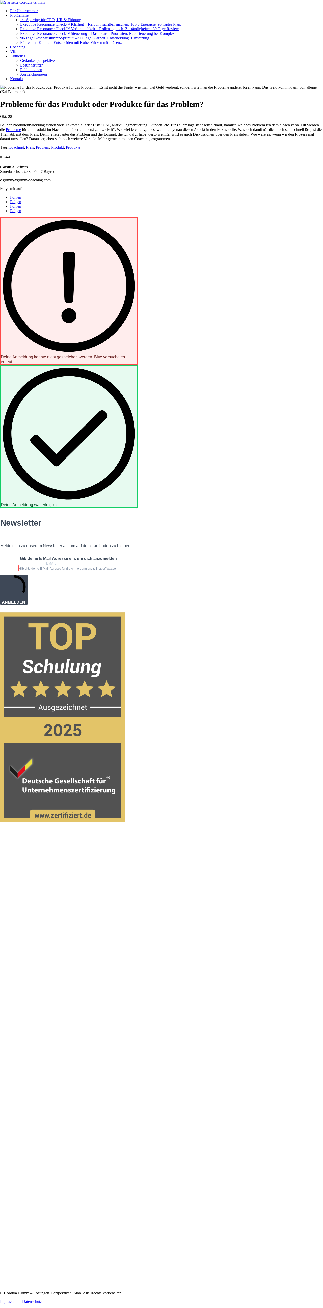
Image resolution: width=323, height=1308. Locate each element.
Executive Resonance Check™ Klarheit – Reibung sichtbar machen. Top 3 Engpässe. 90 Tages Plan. (100, 24)
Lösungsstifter (31, 65)
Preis (30, 147)
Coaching (17, 47)
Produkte (73, 147)
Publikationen (31, 70)
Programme (19, 15)
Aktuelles (17, 56)
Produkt (57, 147)
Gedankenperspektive (37, 60)
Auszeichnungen (33, 74)
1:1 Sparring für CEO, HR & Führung (50, 20)
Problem (42, 147)
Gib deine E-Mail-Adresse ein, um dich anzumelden (68, 558)
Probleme (13, 129)
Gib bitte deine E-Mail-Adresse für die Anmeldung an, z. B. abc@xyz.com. (69, 568)
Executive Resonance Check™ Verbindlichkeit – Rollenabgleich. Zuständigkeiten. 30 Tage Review (99, 29)
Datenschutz (32, 1301)
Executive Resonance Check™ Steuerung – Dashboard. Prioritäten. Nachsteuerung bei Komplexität (99, 33)
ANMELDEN (13, 602)
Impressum (8, 1301)
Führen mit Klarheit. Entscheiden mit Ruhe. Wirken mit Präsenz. (71, 42)
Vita (13, 51)
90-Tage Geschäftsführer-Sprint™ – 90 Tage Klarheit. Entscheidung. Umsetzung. (85, 38)
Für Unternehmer (24, 11)
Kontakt (16, 79)
